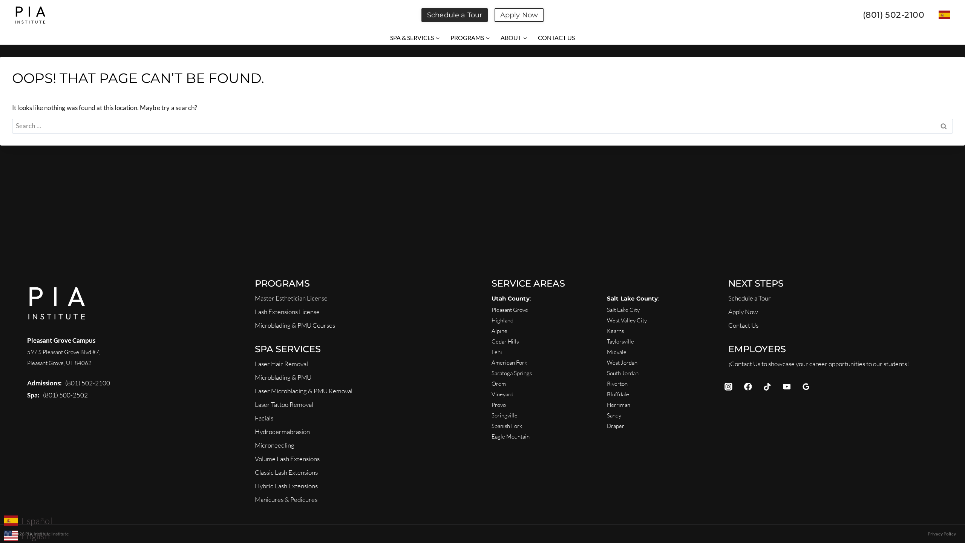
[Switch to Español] (944, 15)
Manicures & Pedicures (286, 499)
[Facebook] (747, 386)
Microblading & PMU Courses (295, 325)
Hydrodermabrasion (282, 432)
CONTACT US (556, 37)
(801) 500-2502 (65, 395)
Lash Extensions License (287, 312)
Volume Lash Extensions (287, 459)
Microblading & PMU (283, 377)
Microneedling (274, 445)
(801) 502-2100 (87, 383)
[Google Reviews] (806, 386)
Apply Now (519, 15)
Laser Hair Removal (281, 364)
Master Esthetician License (291, 298)
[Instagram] (728, 386)
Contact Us (743, 325)
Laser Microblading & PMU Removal (303, 391)
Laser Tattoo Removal (284, 404)
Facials (264, 418)
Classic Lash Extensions (286, 472)
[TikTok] (767, 386)
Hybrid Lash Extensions (286, 486)
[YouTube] (786, 386)
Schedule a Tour (454, 15)
